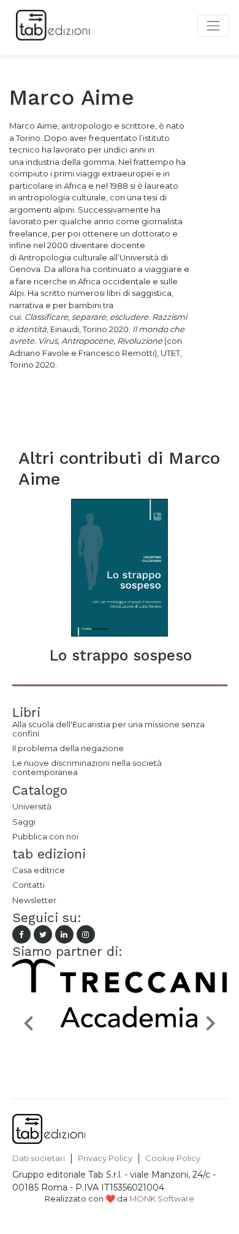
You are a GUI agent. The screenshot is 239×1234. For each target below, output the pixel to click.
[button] (28, 1022)
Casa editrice (38, 870)
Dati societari (38, 1158)
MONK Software (161, 1198)
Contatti (28, 885)
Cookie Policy (172, 1158)
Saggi (24, 822)
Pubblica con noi (45, 836)
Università (31, 806)
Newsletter (34, 900)
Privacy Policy (105, 1158)
